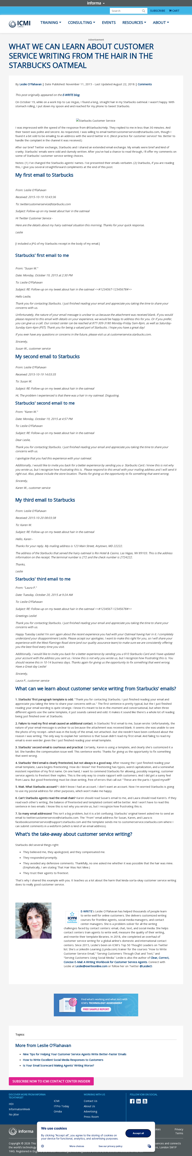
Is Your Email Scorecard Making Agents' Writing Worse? (58, 1065)
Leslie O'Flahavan (31, 84)
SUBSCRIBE (157, 10)
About (159, 22)
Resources (132, 22)
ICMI (56, 1101)
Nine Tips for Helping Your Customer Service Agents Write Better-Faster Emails (74, 1054)
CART (175, 10)
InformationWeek (19, 1109)
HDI (11, 1104)
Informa (96, 3)
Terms (179, 1133)
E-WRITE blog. (71, 95)
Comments (145, 84)
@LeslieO (146, 966)
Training (49, 22)
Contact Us (90, 1101)
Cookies (156, 1129)
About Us (89, 1106)
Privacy (179, 1129)
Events (109, 22)
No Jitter (14, 1114)
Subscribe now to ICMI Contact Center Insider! (51, 1081)
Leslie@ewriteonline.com (91, 966)
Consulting (80, 22)
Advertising (90, 1111)
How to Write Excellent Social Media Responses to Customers (63, 1060)
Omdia (58, 1111)
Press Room (91, 1116)
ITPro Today (61, 1106)
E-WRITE (86, 911)
